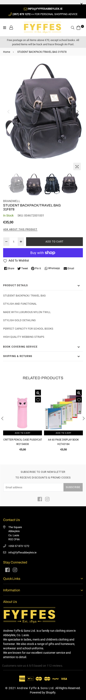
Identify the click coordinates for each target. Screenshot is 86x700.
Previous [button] (8, 111)
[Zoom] (77, 166)
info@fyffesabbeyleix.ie (22, 552)
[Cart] (78, 27)
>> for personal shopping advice (45, 14)
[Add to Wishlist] (38, 399)
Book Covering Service (20, 346)
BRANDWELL (11, 201)
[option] (43, 111)
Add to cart (22, 433)
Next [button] (78, 111)
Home (6, 51)
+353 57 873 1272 (18, 546)
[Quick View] (38, 393)
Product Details (15, 285)
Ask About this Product (20, 229)
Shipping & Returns (17, 356)
